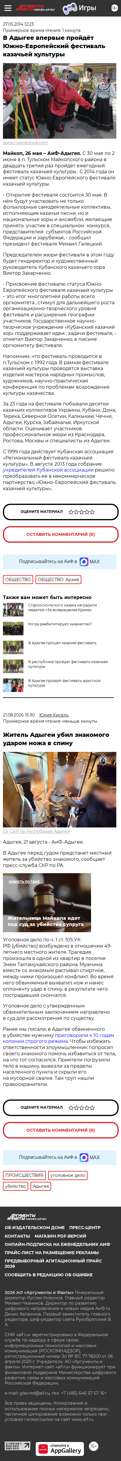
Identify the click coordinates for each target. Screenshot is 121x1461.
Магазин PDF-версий (60, 1236)
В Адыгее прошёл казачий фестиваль (62, 643)
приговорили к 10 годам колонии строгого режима (58, 1038)
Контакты (17, 1236)
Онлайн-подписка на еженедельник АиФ (57, 1244)
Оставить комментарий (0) (60, 534)
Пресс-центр (84, 1227)
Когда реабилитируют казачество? (60, 624)
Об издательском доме (35, 1227)
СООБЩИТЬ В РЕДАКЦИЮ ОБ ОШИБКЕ (49, 1274)
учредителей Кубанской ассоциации (49, 470)
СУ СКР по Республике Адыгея (36, 831)
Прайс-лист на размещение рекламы (52, 1252)
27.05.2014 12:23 (18, 24)
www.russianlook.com (25, 142)
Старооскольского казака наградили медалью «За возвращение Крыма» (62, 607)
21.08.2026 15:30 (19, 715)
